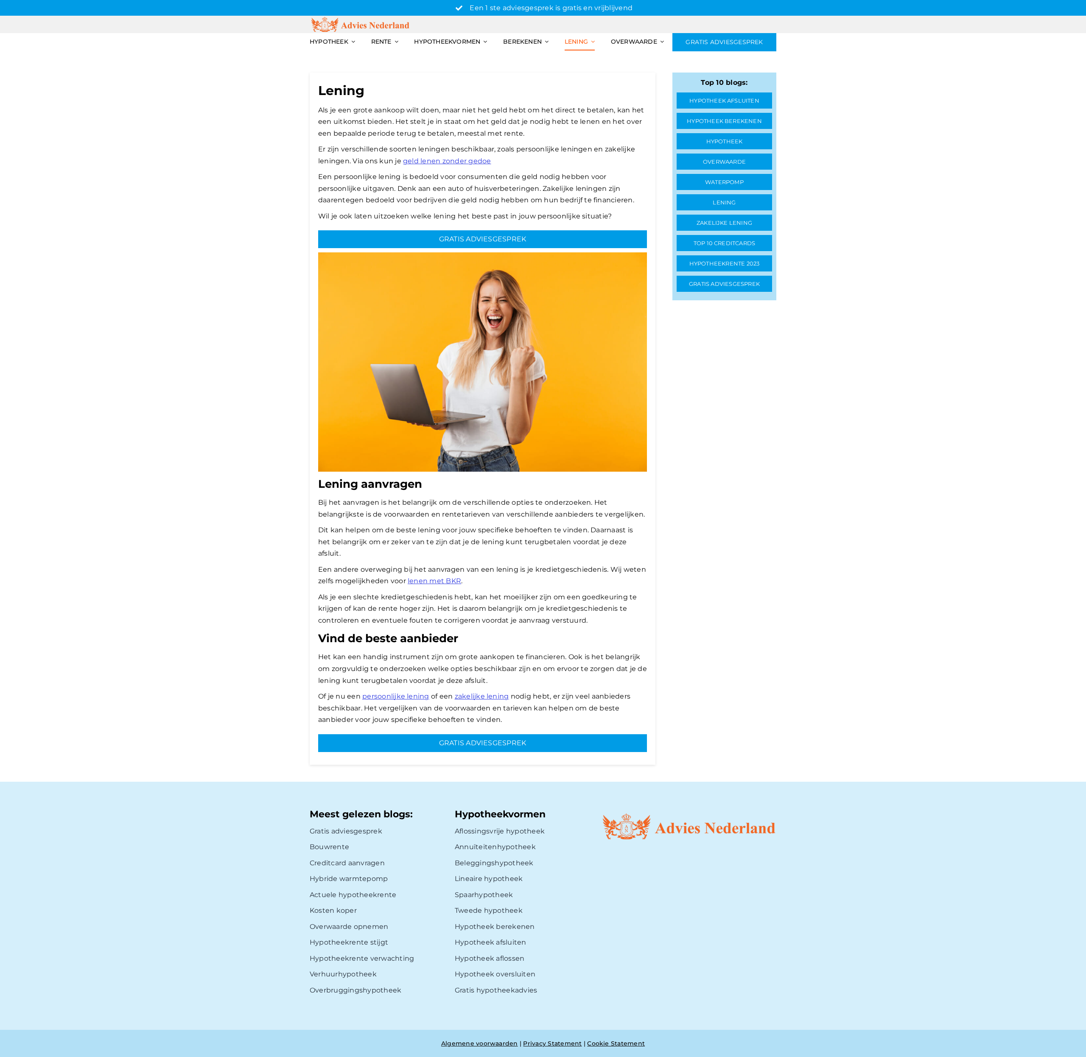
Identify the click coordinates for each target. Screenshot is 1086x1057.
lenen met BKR (434, 581)
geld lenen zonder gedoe (447, 161)
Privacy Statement (552, 1043)
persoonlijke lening (395, 696)
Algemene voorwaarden (479, 1043)
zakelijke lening (482, 696)
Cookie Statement (616, 1043)
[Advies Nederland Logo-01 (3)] (361, 19)
